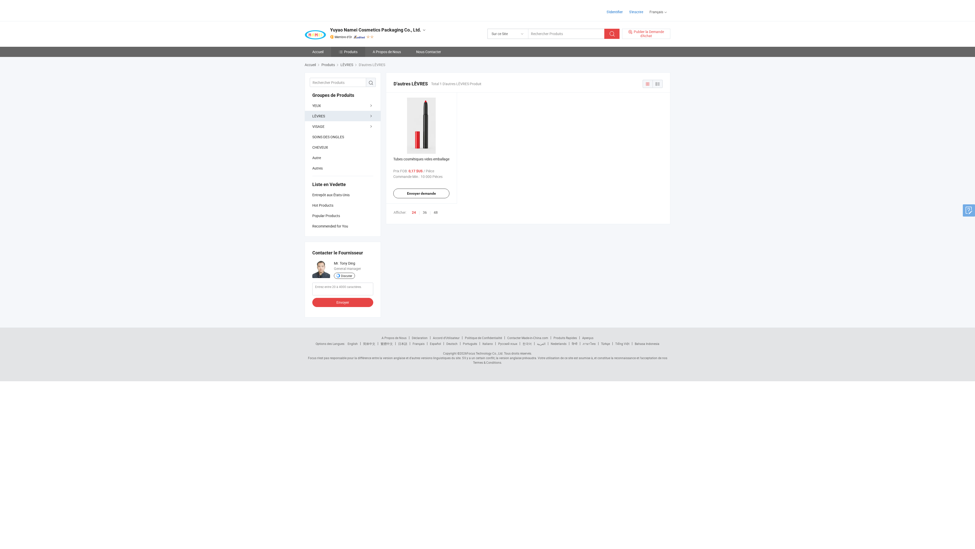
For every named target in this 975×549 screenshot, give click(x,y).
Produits (351, 51)
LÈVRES (318, 116)
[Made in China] (337, 10)
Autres (317, 168)
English (353, 344)
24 (414, 212)
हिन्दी (574, 344)
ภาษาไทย (589, 344)
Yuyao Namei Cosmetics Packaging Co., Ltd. (375, 30)
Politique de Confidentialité (483, 338)
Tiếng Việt (622, 344)
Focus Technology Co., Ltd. (485, 353)
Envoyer (342, 302)
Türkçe (605, 344)
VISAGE (318, 126)
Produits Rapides (565, 338)
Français (419, 344)
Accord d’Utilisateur (446, 338)
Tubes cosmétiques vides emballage (421, 159)
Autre (316, 157)
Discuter (346, 276)
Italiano (487, 344)
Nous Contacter (428, 51)
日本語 (402, 344)
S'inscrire (636, 11)
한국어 (527, 344)
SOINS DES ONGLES (328, 136)
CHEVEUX (320, 147)
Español (435, 344)
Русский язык (507, 344)
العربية (541, 344)
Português (470, 344)
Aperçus (587, 338)
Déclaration (420, 338)
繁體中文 (387, 344)
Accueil (317, 51)
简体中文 (369, 344)
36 (425, 212)
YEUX (316, 105)
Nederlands (558, 344)
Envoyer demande (421, 193)
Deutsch (452, 344)
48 (436, 212)
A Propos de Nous (387, 51)
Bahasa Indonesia (647, 344)
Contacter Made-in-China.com (527, 338)
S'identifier (615, 11)
